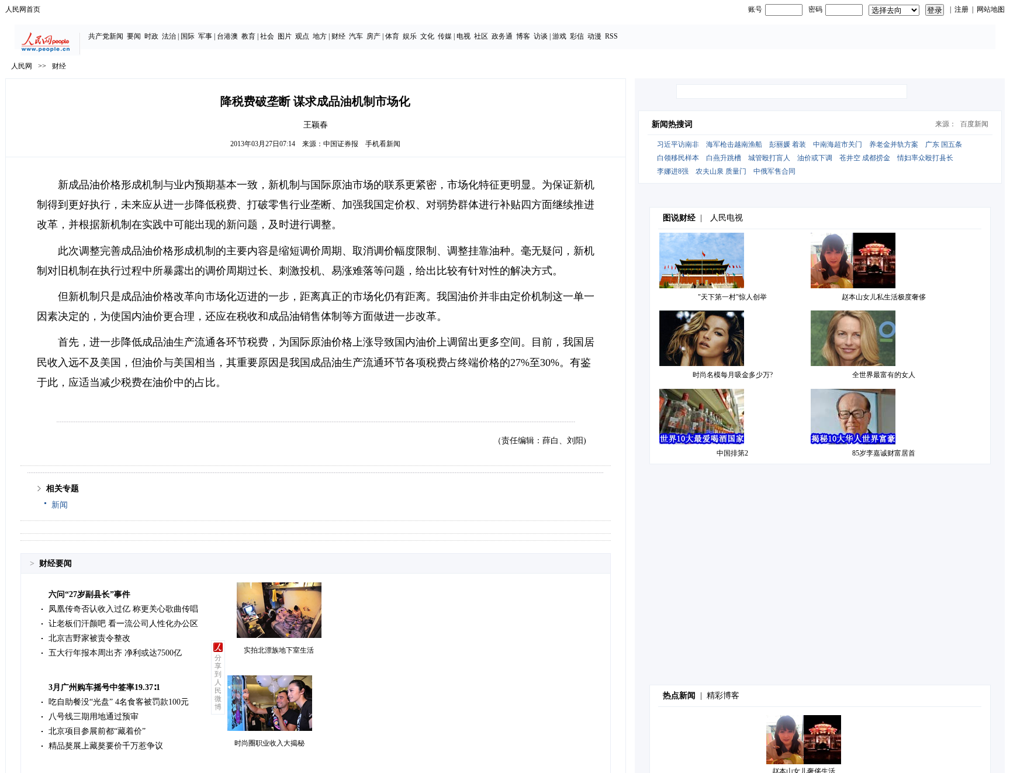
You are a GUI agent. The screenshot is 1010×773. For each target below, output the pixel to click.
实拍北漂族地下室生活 (279, 650)
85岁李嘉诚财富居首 (883, 453)
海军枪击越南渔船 (734, 144)
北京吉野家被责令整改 (89, 638)
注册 (961, 9)
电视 (463, 36)
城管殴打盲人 (769, 158)
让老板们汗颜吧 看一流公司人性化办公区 (123, 623)
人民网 (21, 66)
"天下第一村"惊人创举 (732, 297)
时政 (151, 36)
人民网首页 (22, 9)
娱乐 (410, 36)
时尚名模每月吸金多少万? (733, 375)
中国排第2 (732, 453)
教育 (248, 36)
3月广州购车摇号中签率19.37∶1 (104, 687)
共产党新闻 (105, 36)
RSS (611, 36)
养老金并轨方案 (893, 144)
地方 (320, 36)
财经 (338, 36)
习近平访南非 (678, 144)
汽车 (356, 36)
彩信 (577, 36)
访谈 (541, 36)
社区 (481, 36)
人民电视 (726, 217)
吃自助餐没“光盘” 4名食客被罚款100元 (119, 702)
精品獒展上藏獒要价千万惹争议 (106, 745)
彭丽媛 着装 (787, 144)
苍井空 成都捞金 (864, 158)
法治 (169, 36)
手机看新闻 (382, 144)
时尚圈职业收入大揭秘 (269, 743)
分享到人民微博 (218, 682)
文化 (427, 36)
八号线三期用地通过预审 (94, 716)
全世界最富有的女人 (883, 375)
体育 (392, 36)
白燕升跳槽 (723, 158)
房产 (373, 36)
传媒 (445, 36)
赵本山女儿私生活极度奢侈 (884, 297)
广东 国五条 (943, 144)
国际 (188, 36)
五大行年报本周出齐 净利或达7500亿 (115, 652)
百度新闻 (974, 124)
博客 (523, 36)
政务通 (502, 36)
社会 (267, 36)
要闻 (134, 36)
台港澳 (227, 36)
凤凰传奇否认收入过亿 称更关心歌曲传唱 (123, 609)
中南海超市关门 (837, 144)
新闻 (59, 505)
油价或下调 (814, 158)
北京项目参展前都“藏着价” (97, 731)
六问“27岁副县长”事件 (89, 594)
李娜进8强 (673, 171)
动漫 (594, 36)
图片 (285, 36)
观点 (302, 36)
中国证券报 (340, 144)
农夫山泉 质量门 (721, 171)
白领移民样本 (678, 158)
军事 (205, 36)
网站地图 (991, 9)
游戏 (559, 36)
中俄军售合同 (774, 171)
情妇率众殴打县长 (925, 158)
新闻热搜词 (672, 124)
